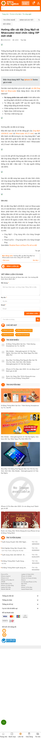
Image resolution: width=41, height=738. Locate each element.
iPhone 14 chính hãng (7, 585)
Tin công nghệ (9, 20)
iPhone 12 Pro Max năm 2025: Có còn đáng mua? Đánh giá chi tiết (19, 507)
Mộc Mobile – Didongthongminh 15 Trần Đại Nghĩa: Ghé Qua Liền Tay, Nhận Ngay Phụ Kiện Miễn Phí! (19, 438)
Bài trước (6, 260)
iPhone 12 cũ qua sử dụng (28, 578)
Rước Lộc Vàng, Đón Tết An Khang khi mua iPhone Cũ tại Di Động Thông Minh (20, 532)
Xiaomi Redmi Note (26, 589)
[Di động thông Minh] (10, 3)
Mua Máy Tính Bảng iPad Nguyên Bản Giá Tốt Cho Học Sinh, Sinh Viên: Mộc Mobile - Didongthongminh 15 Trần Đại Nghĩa (19, 471)
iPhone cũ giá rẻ (5, 576)
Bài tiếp (35, 260)
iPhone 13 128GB (26, 576)
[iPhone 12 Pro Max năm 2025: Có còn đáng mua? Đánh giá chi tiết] (20, 490)
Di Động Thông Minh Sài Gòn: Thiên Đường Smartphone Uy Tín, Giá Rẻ (20, 406)
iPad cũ (23, 580)
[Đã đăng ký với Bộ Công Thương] (8, 640)
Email (3, 305)
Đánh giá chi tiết (26, 20)
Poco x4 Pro (4, 574)
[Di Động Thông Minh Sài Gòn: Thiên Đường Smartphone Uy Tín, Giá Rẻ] (20, 396)
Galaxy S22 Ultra (6, 587)
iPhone (23, 585)
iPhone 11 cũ (5, 578)
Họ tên (4, 297)
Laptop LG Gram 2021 (27, 574)
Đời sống (7, 24)
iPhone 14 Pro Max (26, 587)
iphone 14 (28, 80)
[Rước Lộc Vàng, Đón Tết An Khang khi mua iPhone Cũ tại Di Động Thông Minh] (20, 520)
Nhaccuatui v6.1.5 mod (24, 133)
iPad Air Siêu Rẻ (5, 589)
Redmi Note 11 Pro (6, 583)
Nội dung (5, 283)
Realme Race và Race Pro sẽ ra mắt (23, 245)
